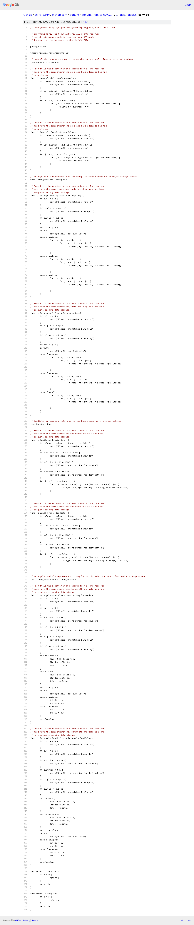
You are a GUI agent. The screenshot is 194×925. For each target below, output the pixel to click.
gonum (74, 14)
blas (122, 14)
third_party (42, 14)
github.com (59, 14)
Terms (35, 920)
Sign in (188, 4)
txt (181, 920)
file (84, 22)
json (188, 920)
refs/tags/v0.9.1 (103, 14)
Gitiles (18, 920)
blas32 (131, 14)
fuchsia (27, 14)
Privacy (26, 920)
